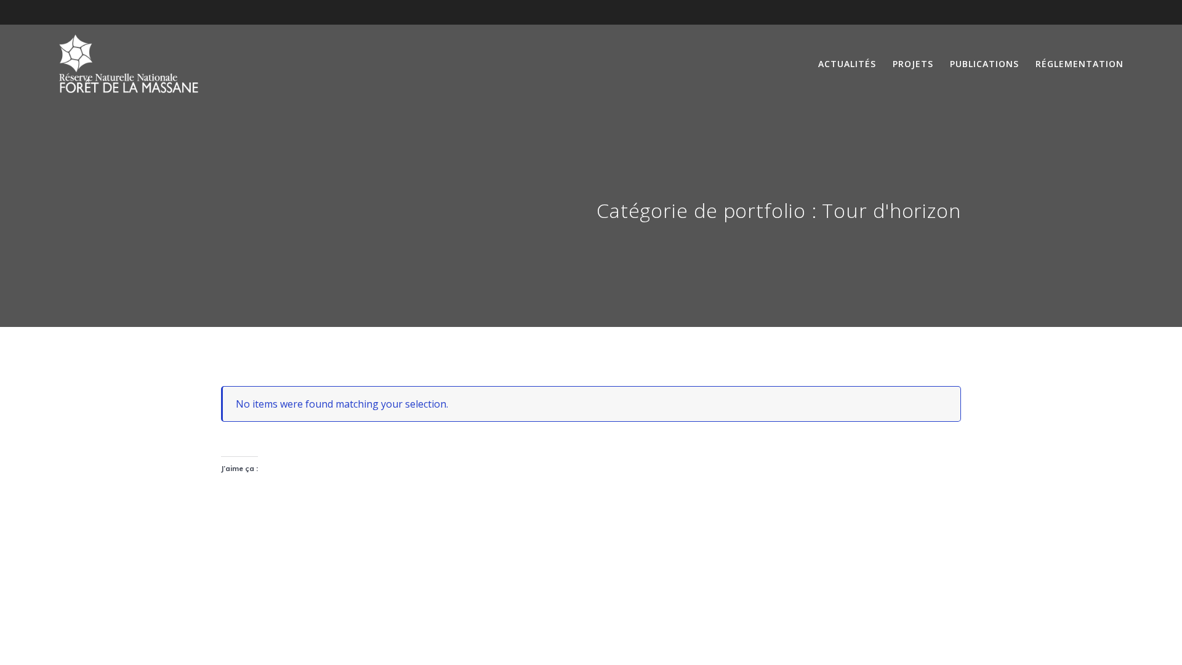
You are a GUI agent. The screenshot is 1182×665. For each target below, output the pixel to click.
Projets (913, 64)
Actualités (847, 64)
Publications (984, 64)
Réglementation (1079, 64)
